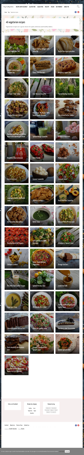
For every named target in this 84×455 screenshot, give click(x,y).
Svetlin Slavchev (13, 429)
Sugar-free (40, 7)
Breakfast (32, 413)
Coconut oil (53, 412)
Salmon (48, 412)
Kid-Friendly (59, 7)
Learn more (62, 451)
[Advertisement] (42, 386)
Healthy (47, 7)
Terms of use (19, 425)
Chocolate (47, 410)
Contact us (26, 425)
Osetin (22, 429)
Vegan (52, 7)
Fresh (34, 408)
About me (66, 7)
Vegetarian (30, 410)
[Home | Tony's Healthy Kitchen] (8, 6)
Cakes (56, 410)
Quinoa (52, 410)
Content (6, 425)
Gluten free (48, 408)
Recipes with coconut (21, 7)
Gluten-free (32, 7)
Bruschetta (54, 408)
